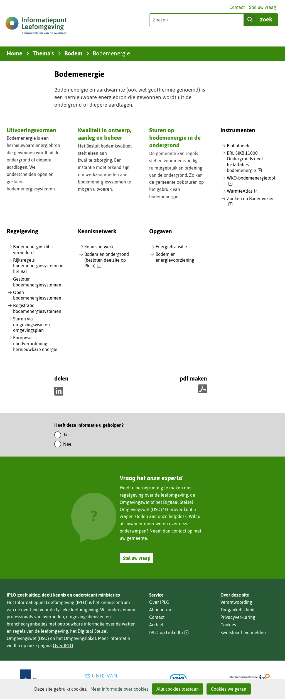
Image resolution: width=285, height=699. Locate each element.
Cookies (228, 624)
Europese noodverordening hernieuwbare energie (35, 343)
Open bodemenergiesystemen (37, 295)
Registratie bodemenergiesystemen (37, 308)
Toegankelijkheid (237, 609)
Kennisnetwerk (99, 246)
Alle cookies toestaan (177, 688)
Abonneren (160, 609)
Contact (237, 7)
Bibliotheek (238, 145)
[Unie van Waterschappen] (107, 678)
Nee (67, 444)
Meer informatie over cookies (119, 688)
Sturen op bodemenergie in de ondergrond (175, 138)
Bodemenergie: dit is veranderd (33, 249)
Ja (65, 434)
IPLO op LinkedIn (169, 632)
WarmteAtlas (243, 191)
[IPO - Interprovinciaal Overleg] (249, 678)
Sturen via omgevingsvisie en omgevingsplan (31, 324)
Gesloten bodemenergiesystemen (37, 281)
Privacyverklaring (237, 617)
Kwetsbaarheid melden (243, 632)
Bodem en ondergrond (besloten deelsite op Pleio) (106, 260)
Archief (156, 624)
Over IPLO (63, 645)
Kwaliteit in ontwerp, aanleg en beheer (104, 134)
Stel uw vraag (262, 7)
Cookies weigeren (228, 688)
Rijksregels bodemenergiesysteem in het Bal (38, 265)
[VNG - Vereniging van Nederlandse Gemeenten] (178, 678)
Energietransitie (171, 246)
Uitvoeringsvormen (31, 130)
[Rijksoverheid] (35, 678)
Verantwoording (236, 602)
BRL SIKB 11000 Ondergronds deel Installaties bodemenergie (245, 162)
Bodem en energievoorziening (175, 257)
